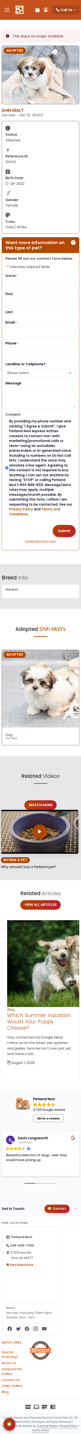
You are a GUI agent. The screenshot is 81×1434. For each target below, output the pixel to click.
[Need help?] (9, 1424)
